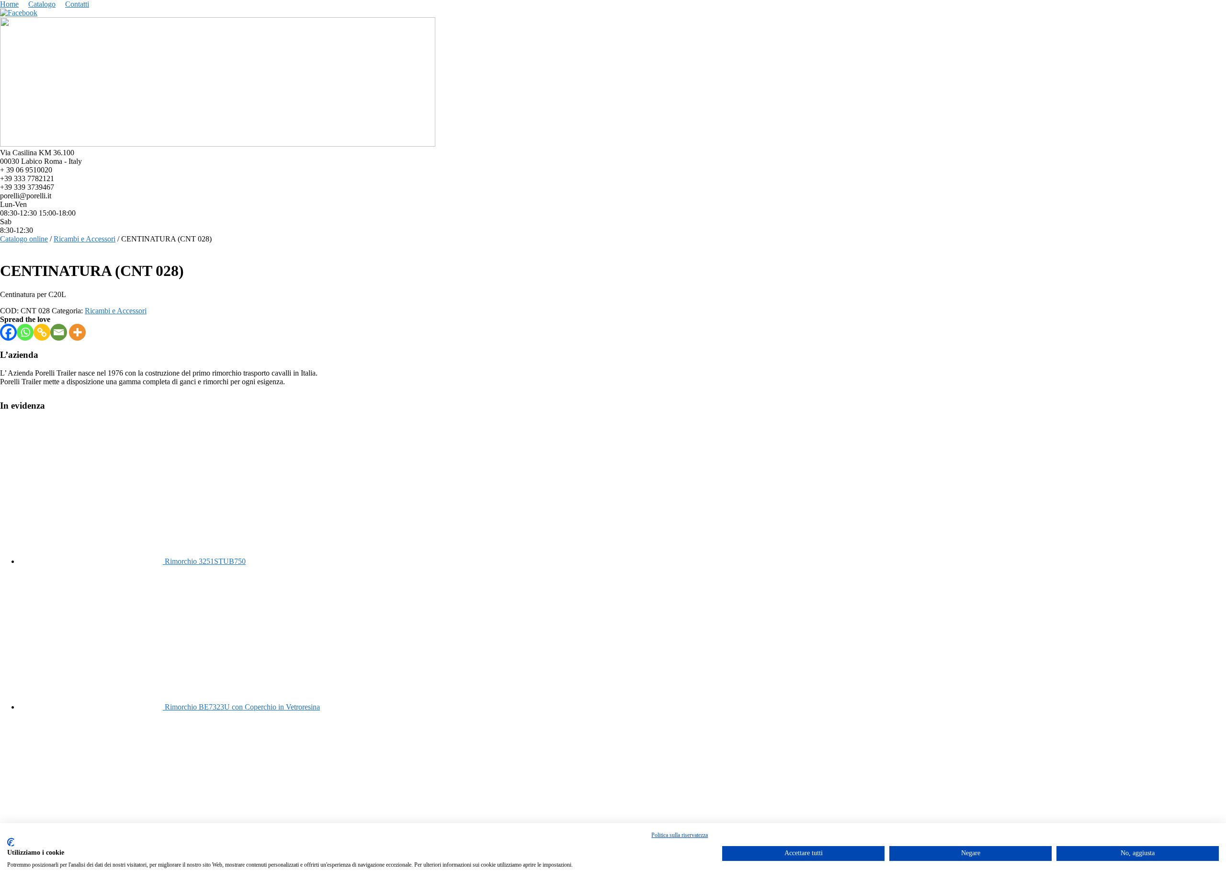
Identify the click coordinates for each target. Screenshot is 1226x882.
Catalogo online (24, 239)
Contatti (77, 4)
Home (9, 4)
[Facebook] (8, 332)
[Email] (58, 332)
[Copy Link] (42, 332)
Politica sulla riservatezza (679, 835)
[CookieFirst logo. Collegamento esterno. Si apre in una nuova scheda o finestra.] (10, 842)
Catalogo (42, 4)
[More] (77, 332)
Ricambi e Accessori (84, 239)
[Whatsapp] (25, 332)
